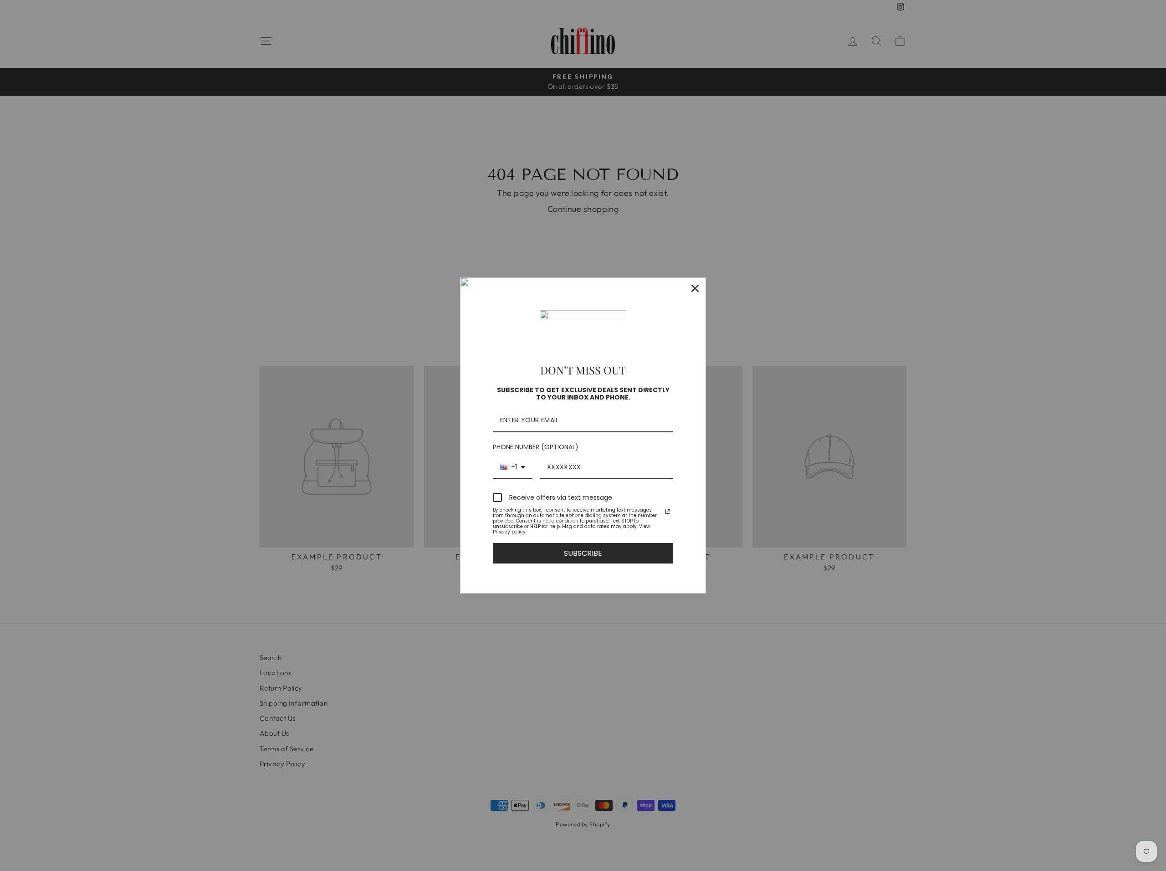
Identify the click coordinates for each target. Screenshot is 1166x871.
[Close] (695, 288)
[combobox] (512, 467)
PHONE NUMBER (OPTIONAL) (535, 446)
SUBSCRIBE (583, 553)
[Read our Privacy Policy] (667, 511)
